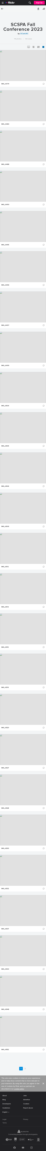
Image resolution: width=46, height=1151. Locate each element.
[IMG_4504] (23, 387)
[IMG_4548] (23, 991)
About (4, 1096)
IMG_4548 (5, 1009)
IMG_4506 (5, 486)
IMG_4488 (5, 164)
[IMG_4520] (23, 709)
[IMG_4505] (23, 427)
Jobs (25, 1096)
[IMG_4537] (23, 910)
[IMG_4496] (23, 266)
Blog (4, 1100)
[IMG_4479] (23, 65)
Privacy (25, 1119)
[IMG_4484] (23, 105)
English (4, 1112)
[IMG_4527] (23, 749)
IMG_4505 (5, 446)
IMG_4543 (5, 969)
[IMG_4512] (23, 548)
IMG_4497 (5, 325)
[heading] (10, 2)
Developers (6, 1104)
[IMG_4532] (23, 870)
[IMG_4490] (23, 186)
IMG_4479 (5, 84)
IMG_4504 (5, 406)
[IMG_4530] (23, 830)
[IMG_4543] (23, 950)
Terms (4, 1123)
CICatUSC (24, 34)
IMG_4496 (5, 285)
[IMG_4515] (23, 628)
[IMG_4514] (23, 588)
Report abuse (28, 1108)
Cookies (26, 1104)
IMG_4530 (5, 848)
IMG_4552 (5, 1049)
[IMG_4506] (23, 467)
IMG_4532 (5, 889)
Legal (4, 1119)
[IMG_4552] (23, 1031)
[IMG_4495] (23, 226)
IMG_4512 (5, 567)
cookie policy (19, 1089)
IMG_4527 (5, 768)
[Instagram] (31, 1147)
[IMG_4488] (23, 146)
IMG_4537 (5, 929)
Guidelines (6, 1108)
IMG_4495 (5, 245)
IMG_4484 (5, 124)
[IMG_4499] (23, 347)
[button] (38, 9)
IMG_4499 (5, 365)
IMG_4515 (5, 647)
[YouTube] (23, 1147)
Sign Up (39, 3)
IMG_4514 (5, 607)
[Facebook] (14, 1147)
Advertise (26, 1100)
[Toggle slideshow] (28, 47)
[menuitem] (29, 2)
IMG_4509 (5, 526)
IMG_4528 (5, 808)
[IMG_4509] (23, 508)
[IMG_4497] (23, 307)
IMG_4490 (5, 204)
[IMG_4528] (23, 789)
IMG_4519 (5, 687)
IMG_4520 (5, 728)
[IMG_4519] (23, 669)
